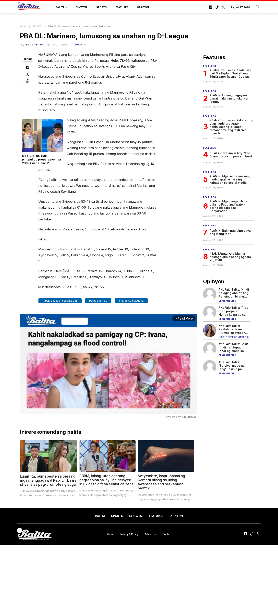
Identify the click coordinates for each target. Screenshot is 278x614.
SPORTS (101, 7)
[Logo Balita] (28, 7)
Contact (167, 533)
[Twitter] (27, 74)
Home (23, 26)
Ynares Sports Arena (131, 300)
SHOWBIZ (82, 7)
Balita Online (34, 44)
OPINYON (143, 7)
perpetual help (98, 300)
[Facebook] (27, 68)
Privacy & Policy (129, 533)
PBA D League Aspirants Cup (60, 300)
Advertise (150, 533)
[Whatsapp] (27, 81)
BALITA (60, 7)
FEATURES (121, 7)
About (110, 533)
